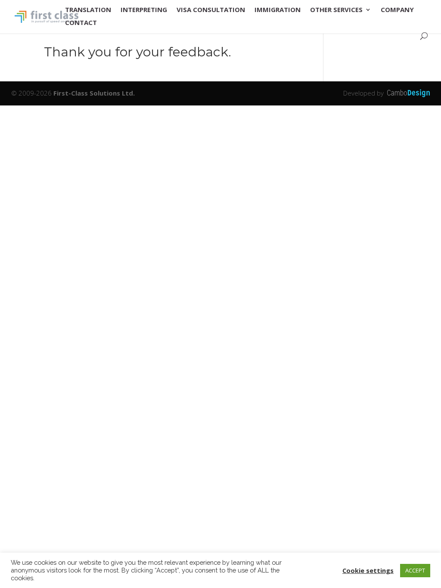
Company (397, 10)
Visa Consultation (211, 10)
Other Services (336, 10)
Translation (88, 10)
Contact (81, 23)
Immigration (278, 10)
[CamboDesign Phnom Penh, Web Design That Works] (408, 93)
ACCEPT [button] (415, 570)
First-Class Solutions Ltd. (94, 93)
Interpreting (144, 10)
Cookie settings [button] (368, 570)
